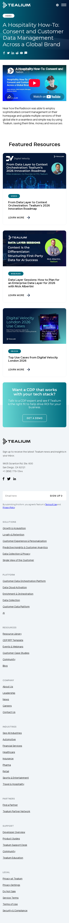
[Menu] (63, 5)
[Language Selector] (57, 5)
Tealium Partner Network (16, 811)
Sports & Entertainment (16, 777)
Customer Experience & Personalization (25, 541)
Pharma (7, 764)
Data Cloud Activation (15, 587)
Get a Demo (35, 418)
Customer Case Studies (16, 653)
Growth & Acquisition (14, 528)
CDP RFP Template (13, 640)
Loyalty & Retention (13, 534)
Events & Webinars (13, 646)
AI (4, 612)
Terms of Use (51, 504)
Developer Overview (14, 832)
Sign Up (55, 495)
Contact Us (9, 712)
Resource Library (12, 633)
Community (9, 659)
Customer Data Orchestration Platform (24, 581)
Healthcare (9, 752)
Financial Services (12, 745)
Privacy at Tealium (12, 878)
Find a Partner (10, 804)
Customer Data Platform (16, 606)
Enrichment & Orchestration (18, 593)
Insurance (8, 758)
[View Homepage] (17, 5)
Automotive (9, 739)
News (6, 699)
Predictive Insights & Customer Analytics (25, 547)
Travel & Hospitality (13, 784)
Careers (7, 705)
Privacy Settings (11, 885)
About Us (8, 686)
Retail (6, 771)
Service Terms (11, 897)
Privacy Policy (9, 507)
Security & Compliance (15, 910)
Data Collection (11, 600)
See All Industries (12, 733)
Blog (5, 665)
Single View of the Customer (18, 560)
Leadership (9, 693)
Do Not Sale (9, 891)
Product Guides (11, 838)
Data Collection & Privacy (16, 553)
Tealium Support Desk (15, 845)
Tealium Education (13, 857)
